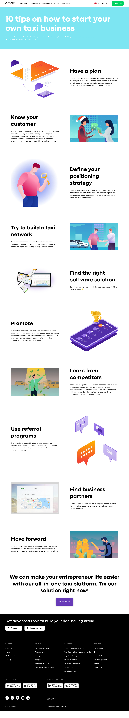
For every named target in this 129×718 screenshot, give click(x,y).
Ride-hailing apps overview (74, 648)
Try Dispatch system (34, 628)
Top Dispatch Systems (73, 656)
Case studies (99, 656)
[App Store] (30, 685)
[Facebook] (7, 698)
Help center (66, 3)
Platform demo (14, 628)
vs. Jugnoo (68, 667)
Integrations (39, 659)
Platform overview (42, 648)
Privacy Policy (51, 706)
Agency (8, 659)
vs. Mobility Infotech (72, 663)
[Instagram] (17, 698)
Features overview (42, 652)
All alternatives (70, 671)
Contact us (98, 667)
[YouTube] (22, 698)
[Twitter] (12, 698)
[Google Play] (13, 685)
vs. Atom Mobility (70, 659)
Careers (8, 652)
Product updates (100, 659)
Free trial (64, 602)
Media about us (11, 656)
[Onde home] (10, 3)
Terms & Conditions (61, 706)
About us (8, 648)
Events (96, 663)
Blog (95, 652)
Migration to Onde (42, 663)
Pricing (56, 3)
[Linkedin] (28, 698)
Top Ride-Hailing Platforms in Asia (77, 652)
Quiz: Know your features (44, 667)
